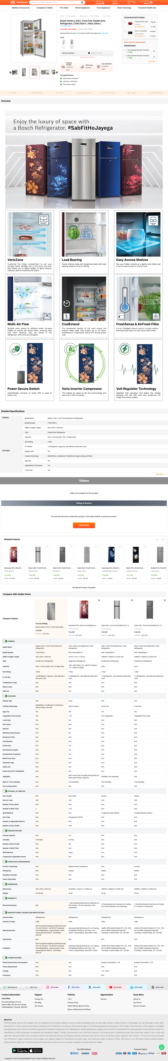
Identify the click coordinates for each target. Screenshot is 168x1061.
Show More (152, 61)
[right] (163, 539)
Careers (103, 999)
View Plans (104, 33)
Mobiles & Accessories (21, 8)
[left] (157, 539)
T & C (70, 999)
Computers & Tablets (45, 8)
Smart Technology (124, 8)
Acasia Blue (72, 47)
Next (57, 72)
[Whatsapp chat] (161, 1047)
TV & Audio (64, 8)
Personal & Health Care (147, 8)
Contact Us (39, 999)
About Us (136, 999)
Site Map (38, 1003)
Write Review (84, 525)
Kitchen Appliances (82, 8)
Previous (10, 72)
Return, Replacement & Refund (79, 1009)
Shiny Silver (63, 47)
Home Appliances (103, 8)
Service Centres (139, 1006)
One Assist (39, 1006)
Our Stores (137, 1003)
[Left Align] (83, 2)
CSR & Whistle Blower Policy (78, 1006)
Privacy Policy (73, 1003)
